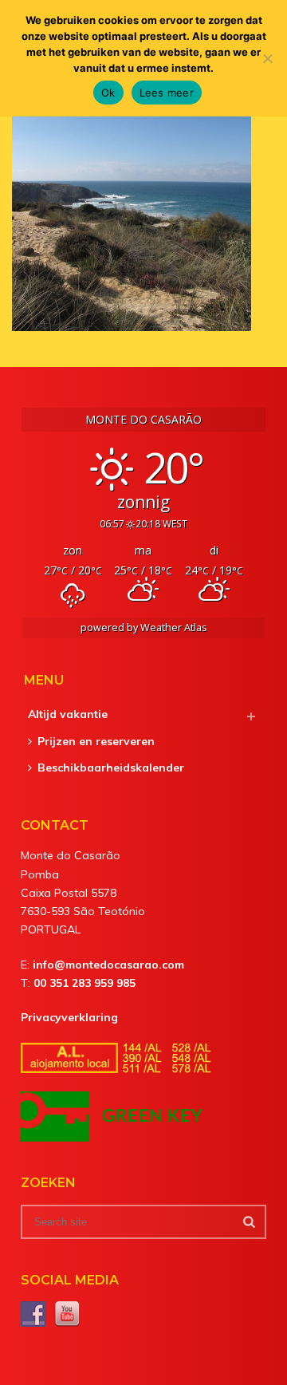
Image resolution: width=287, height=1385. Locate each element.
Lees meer (167, 92)
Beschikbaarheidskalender (110, 767)
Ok (108, 92)
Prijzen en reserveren (96, 741)
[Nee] (267, 58)
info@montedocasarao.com (108, 964)
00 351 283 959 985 (84, 983)
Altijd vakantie (68, 714)
